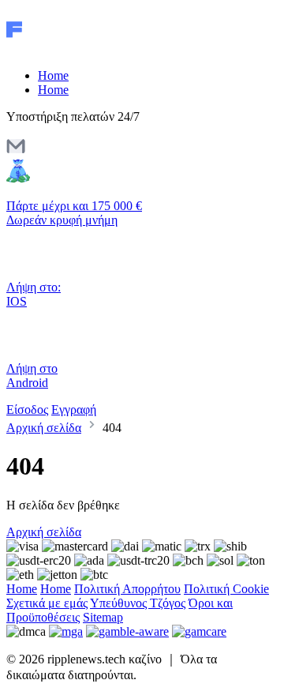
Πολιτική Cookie (226, 588)
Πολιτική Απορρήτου (127, 588)
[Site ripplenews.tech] (73, 48)
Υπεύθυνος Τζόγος (137, 603)
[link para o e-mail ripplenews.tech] (15, 151)
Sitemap (103, 617)
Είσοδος (27, 409)
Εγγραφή (73, 409)
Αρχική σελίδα (43, 427)
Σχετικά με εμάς (47, 603)
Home (53, 75)
